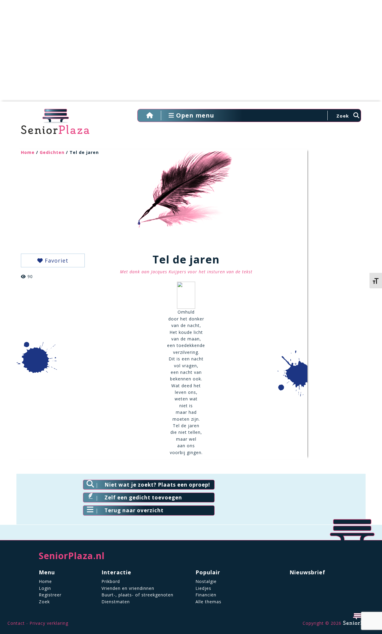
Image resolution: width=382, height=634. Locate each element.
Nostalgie (206, 581)
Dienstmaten (115, 601)
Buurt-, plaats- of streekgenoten (137, 595)
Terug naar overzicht (134, 510)
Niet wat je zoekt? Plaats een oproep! (157, 484)
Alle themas (208, 601)
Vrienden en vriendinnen (127, 588)
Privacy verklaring (49, 623)
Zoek (44, 601)
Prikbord (110, 581)
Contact (16, 623)
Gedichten (52, 152)
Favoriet (55, 260)
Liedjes (203, 588)
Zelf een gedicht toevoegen (143, 497)
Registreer (50, 595)
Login (45, 588)
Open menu (194, 115)
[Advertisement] (191, 53)
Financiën (205, 595)
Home (28, 152)
